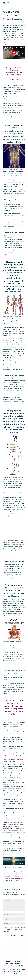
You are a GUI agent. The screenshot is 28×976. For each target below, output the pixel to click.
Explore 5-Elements (13, 963)
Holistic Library (9, 965)
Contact (20, 965)
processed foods (11, 755)
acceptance (19, 773)
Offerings (16, 961)
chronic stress (7, 845)
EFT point (10, 479)
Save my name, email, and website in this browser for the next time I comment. (14, 929)
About (8, 961)
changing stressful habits (10, 839)
